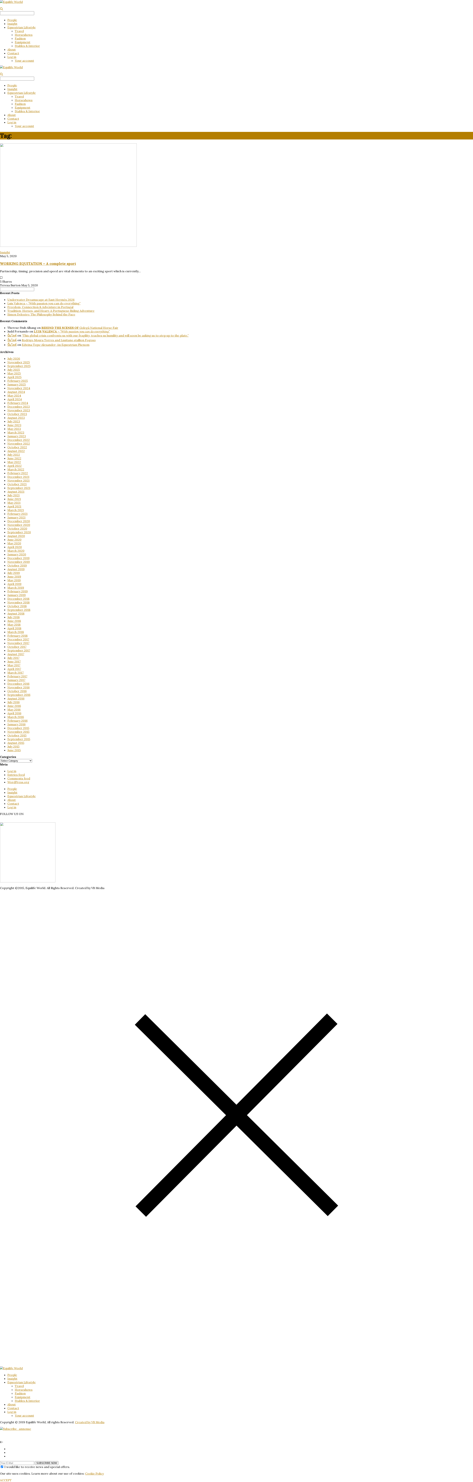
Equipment (22, 42)
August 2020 (16, 536)
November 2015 (18, 732)
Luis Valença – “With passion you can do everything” (44, 303)
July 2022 (13, 454)
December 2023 (18, 406)
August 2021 (15, 491)
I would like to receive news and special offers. (37, 1467)
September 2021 (18, 488)
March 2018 (15, 632)
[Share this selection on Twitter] (8, 1449)
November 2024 (18, 388)
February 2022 (17, 473)
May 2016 (14, 709)
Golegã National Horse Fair (79, 328)
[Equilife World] (11, 2)
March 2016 (15, 717)
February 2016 (17, 720)
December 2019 (18, 558)
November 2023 (18, 410)
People (12, 20)
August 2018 (15, 613)
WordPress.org (18, 782)
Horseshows (24, 35)
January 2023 (16, 436)
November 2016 (18, 687)
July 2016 (13, 702)
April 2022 (14, 466)
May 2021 (14, 502)
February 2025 (17, 381)
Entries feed (16, 775)
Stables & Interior (27, 46)
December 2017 (18, 639)
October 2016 (17, 691)
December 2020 (18, 521)
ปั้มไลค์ (12, 335)
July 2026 (13, 358)
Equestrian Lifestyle (21, 27)
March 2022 (15, 469)
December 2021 (18, 477)
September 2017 (18, 650)
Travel (19, 31)
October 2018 (17, 606)
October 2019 (17, 565)
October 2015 (16, 735)
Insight (12, 23)
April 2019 (14, 584)
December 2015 (18, 728)
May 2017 (13, 665)
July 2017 (13, 658)
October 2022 (17, 447)
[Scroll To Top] (1, 1442)
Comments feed (18, 778)
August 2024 (16, 392)
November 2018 (18, 602)
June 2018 (14, 621)
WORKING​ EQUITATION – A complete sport (38, 263)
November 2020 (18, 525)
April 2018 (14, 628)
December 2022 (18, 440)
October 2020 (17, 528)
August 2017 (15, 654)
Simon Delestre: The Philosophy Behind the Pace (41, 314)
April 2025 (14, 377)
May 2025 (14, 373)
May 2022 (14, 462)
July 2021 (13, 495)
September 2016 (18, 695)
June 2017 (14, 661)
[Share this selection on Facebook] (8, 1452)
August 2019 (16, 569)
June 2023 (14, 425)
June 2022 (14, 458)
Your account (24, 60)
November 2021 (18, 480)
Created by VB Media (89, 1422)
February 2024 (17, 403)
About (11, 49)
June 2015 (14, 750)
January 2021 (16, 517)
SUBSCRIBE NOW (46, 1463)
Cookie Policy (94, 1473)
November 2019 (18, 562)
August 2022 (16, 451)
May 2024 (14, 395)
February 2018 (17, 635)
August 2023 (16, 417)
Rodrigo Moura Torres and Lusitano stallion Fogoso (59, 340)
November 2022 (18, 443)
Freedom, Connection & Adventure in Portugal (40, 307)
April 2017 (14, 669)
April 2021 (14, 506)
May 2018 (14, 624)
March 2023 (15, 432)
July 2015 (13, 746)
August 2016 (15, 698)
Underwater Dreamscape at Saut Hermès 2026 (40, 299)
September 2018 (18, 610)
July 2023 (13, 421)
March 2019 (15, 587)
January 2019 (16, 595)
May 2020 (14, 543)
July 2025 (13, 369)
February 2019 (17, 591)
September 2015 (18, 739)
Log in (11, 57)
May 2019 (14, 580)
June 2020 (14, 539)
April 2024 (14, 399)
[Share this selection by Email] (8, 1456)
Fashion (20, 38)
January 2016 (16, 724)
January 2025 (16, 384)
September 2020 (19, 532)
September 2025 (18, 366)
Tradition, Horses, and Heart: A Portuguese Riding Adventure (50, 311)
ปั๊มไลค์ (12, 345)
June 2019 (14, 576)
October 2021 (17, 484)
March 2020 (15, 550)
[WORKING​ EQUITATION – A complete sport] (68, 246)
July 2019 (13, 573)
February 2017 (17, 676)
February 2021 (17, 514)
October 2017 (16, 647)
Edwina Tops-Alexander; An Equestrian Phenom (55, 345)
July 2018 (13, 617)
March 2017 (15, 672)
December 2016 (18, 683)
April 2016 (14, 713)
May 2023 (14, 429)
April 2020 (14, 547)
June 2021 (14, 499)
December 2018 (18, 599)
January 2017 (16, 680)
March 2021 (15, 510)
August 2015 (15, 743)
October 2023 (17, 414)
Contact (13, 53)
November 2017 (18, 643)
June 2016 (14, 706)
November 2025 (18, 362)
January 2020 (16, 554)
